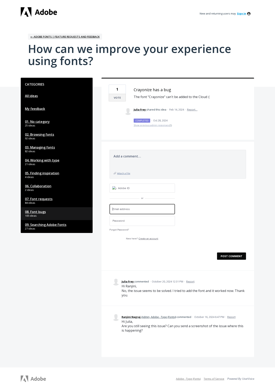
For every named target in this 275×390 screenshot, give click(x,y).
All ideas (31, 96)
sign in (241, 13)
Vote (117, 97)
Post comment (231, 256)
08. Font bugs (35, 212)
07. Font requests (39, 199)
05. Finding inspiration (42, 173)
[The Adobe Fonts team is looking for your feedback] (39, 12)
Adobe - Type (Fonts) (188, 379)
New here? (142, 238)
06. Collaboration (38, 186)
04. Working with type (42, 160)
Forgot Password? (119, 229)
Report (190, 281)
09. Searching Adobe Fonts (45, 224)
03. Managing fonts (40, 147)
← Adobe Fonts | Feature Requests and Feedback (65, 36)
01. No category (37, 121)
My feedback (35, 109)
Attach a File (123, 173)
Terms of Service (214, 379)
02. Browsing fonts (39, 134)
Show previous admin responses (153, 125)
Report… (192, 109)
